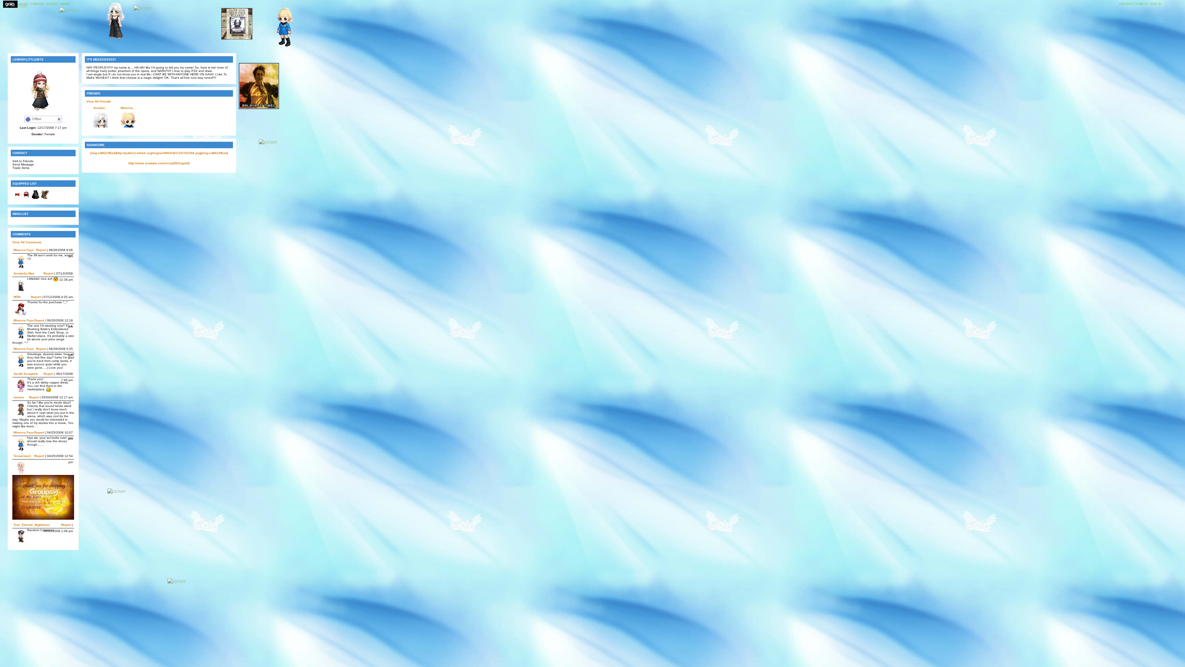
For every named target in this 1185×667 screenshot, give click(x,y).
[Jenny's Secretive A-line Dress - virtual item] (35, 198)
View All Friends (98, 101)
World (52, 4)
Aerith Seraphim (26, 373)
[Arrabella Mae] (112, 39)
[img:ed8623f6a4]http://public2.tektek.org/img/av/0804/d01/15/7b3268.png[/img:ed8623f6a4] (159, 153)
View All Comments (27, 242)
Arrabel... (100, 108)
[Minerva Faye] (281, 45)
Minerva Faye (24, 250)
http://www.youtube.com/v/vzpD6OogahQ (159, 163)
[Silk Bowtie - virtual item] (17, 198)
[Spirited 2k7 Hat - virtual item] (26, 198)
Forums (37, 4)
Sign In (1155, 4)
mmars (19, 397)
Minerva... (128, 108)
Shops (23, 4)
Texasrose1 (22, 456)
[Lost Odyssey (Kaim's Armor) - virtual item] (44, 198)
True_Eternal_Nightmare (32, 524)
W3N (17, 297)
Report (41, 250)
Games (65, 4)
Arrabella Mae (24, 273)
